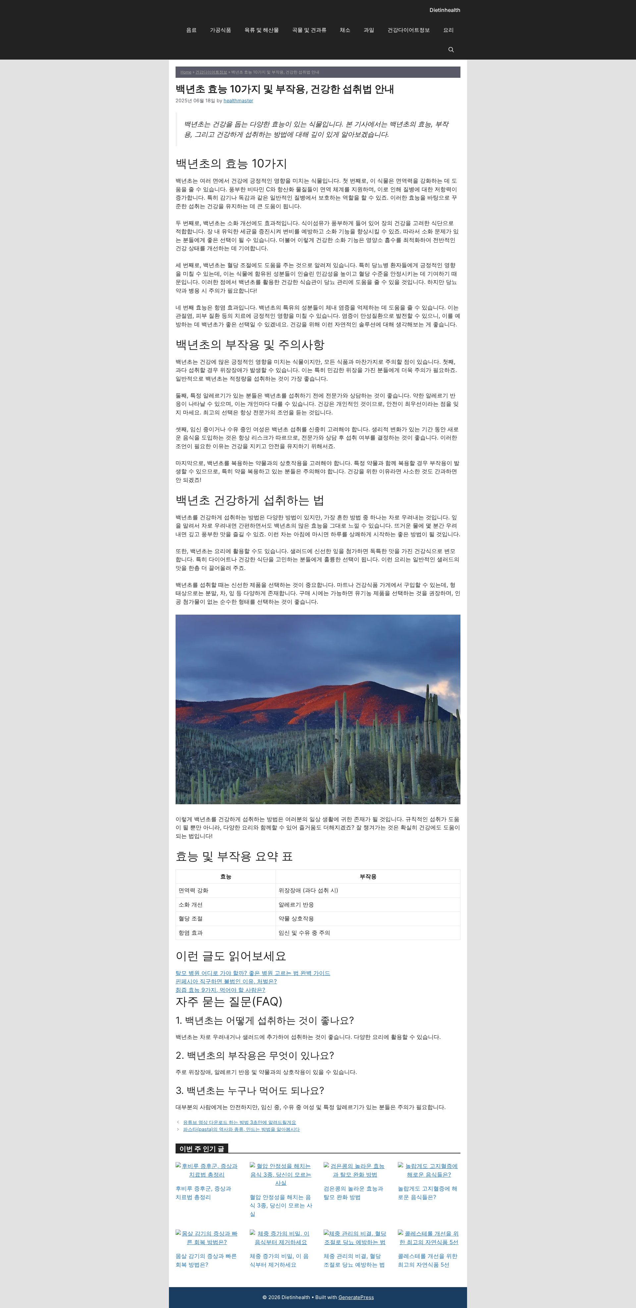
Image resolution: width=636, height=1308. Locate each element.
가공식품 (220, 29)
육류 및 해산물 (261, 29)
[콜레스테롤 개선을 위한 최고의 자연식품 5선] (429, 1242)
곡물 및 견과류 (309, 29)
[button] (451, 50)
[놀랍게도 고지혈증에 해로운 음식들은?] (429, 1174)
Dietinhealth (445, 10)
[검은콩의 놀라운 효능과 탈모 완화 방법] (355, 1174)
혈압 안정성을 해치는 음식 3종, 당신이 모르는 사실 (281, 1205)
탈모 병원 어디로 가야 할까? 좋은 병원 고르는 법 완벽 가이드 (253, 973)
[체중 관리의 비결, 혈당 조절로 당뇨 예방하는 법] (355, 1242)
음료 (191, 29)
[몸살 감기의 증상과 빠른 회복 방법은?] (207, 1242)
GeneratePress (356, 1297)
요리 (448, 29)
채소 (345, 29)
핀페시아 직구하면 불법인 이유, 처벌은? (226, 981)
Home (186, 72)
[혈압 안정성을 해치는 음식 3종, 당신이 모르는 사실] (281, 1183)
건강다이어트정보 (409, 29)
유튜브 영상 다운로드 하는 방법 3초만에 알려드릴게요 (239, 1122)
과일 (369, 29)
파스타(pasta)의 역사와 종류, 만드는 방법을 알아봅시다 (241, 1129)
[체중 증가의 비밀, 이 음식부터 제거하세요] (281, 1242)
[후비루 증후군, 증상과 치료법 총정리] (207, 1174)
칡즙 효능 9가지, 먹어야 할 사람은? (220, 990)
